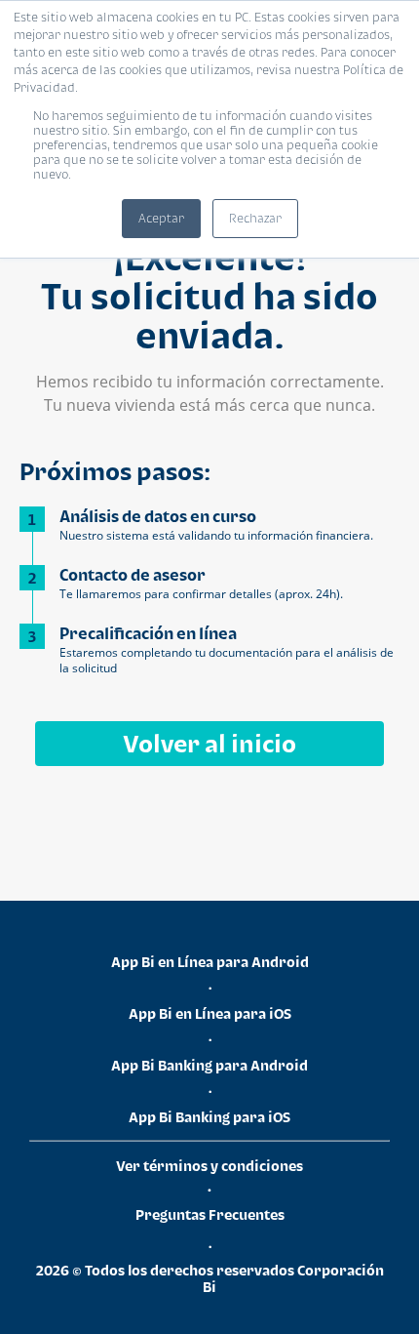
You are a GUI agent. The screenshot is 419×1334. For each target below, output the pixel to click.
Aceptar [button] (161, 218)
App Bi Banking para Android (209, 1065)
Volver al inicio (209, 743)
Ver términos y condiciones (209, 1165)
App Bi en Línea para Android (210, 961)
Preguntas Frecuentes (210, 1214)
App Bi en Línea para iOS (210, 1013)
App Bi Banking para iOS (209, 1117)
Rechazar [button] (255, 218)
